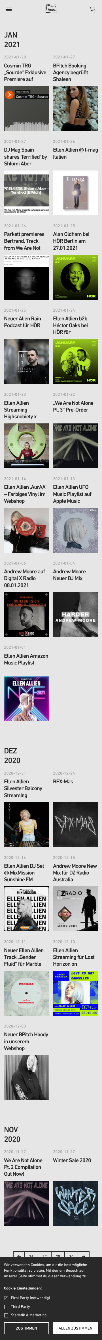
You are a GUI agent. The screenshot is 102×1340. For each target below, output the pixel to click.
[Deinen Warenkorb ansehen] (89, 11)
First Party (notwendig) (30, 1298)
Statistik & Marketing (29, 1315)
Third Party (20, 1306)
